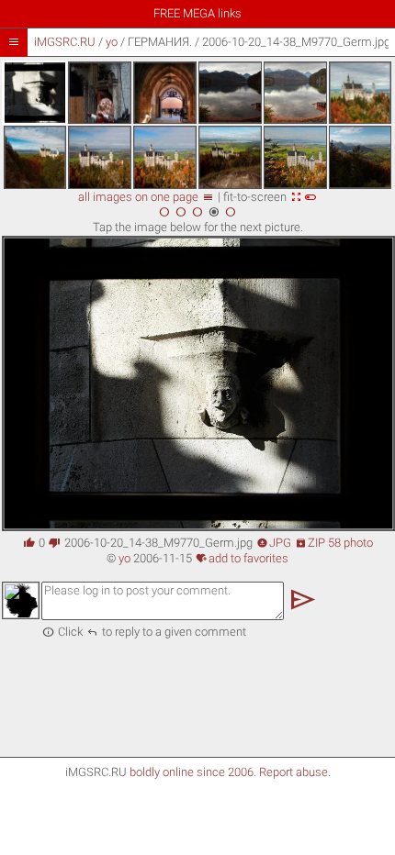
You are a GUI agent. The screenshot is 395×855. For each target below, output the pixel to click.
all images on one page (146, 197)
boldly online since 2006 (192, 772)
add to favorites (242, 558)
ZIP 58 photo (334, 543)
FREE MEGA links (197, 13)
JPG (273, 543)
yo (112, 42)
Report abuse (293, 772)
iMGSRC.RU (65, 42)
